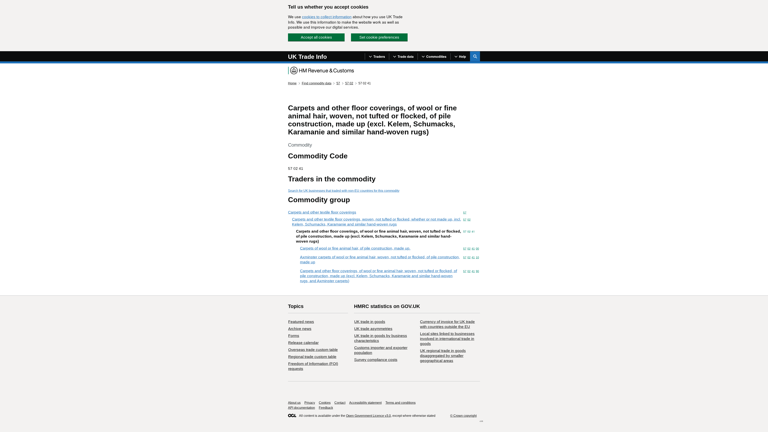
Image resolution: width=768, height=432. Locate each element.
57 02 (349, 83)
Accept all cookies (316, 37)
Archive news (299, 329)
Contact (339, 402)
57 (338, 83)
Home (292, 83)
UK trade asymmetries (373, 329)
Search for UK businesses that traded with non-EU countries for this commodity (343, 190)
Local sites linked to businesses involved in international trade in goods (447, 339)
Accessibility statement (365, 402)
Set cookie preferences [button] (379, 37)
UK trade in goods (369, 322)
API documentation (301, 407)
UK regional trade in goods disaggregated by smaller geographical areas (443, 356)
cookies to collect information (327, 17)
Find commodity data (316, 83)
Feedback (326, 407)
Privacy (309, 402)
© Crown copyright (463, 415)
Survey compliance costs (375, 360)
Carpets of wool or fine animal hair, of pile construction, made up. (355, 248)
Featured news (301, 322)
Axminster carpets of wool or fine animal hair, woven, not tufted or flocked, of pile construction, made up (380, 259)
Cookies (325, 402)
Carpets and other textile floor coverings (322, 212)
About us (294, 402)
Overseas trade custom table (313, 350)
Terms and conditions (400, 402)
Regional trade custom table (312, 357)
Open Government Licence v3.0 (368, 415)
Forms (293, 336)
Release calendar (303, 343)
